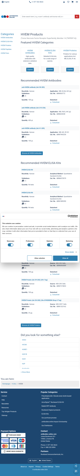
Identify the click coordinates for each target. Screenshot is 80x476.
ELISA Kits (45, 414)
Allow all (65, 258)
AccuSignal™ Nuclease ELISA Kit (53, 402)
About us (24, 467)
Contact (4, 396)
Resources (5, 408)
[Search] (77, 16)
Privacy (38, 467)
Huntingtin (25, 368)
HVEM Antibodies (30, 51)
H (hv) (14, 384)
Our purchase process (49, 418)
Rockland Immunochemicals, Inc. (52, 454)
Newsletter (5, 404)
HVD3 (24, 340)
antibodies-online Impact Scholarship (54, 422)
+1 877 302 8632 (37, 2)
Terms (57, 467)
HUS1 (24, 359)
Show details (69, 252)
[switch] (30, 244)
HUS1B (24, 354)
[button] (25, 372)
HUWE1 (24, 349)
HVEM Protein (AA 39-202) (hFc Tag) (35, 280)
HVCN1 (24, 345)
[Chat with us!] (76, 471)
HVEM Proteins (70, 50)
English (6, 2)
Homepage (6, 384)
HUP (23, 364)
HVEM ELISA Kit (27, 170)
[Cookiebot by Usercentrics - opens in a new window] (69, 216)
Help (3, 400)
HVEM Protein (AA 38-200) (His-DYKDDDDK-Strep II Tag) (41, 300)
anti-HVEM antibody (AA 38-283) (33, 87)
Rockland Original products (51, 410)
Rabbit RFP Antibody (49, 406)
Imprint (31, 467)
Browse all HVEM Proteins (31, 325)
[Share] (76, 466)
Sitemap (4, 415)
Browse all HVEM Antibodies (32, 153)
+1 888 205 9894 (49, 447)
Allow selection (39, 258)
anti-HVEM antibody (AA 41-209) (33, 128)
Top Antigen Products (9, 411)
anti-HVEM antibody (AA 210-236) (34, 108)
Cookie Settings (48, 467)
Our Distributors (47, 425)
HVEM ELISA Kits (50, 51)
